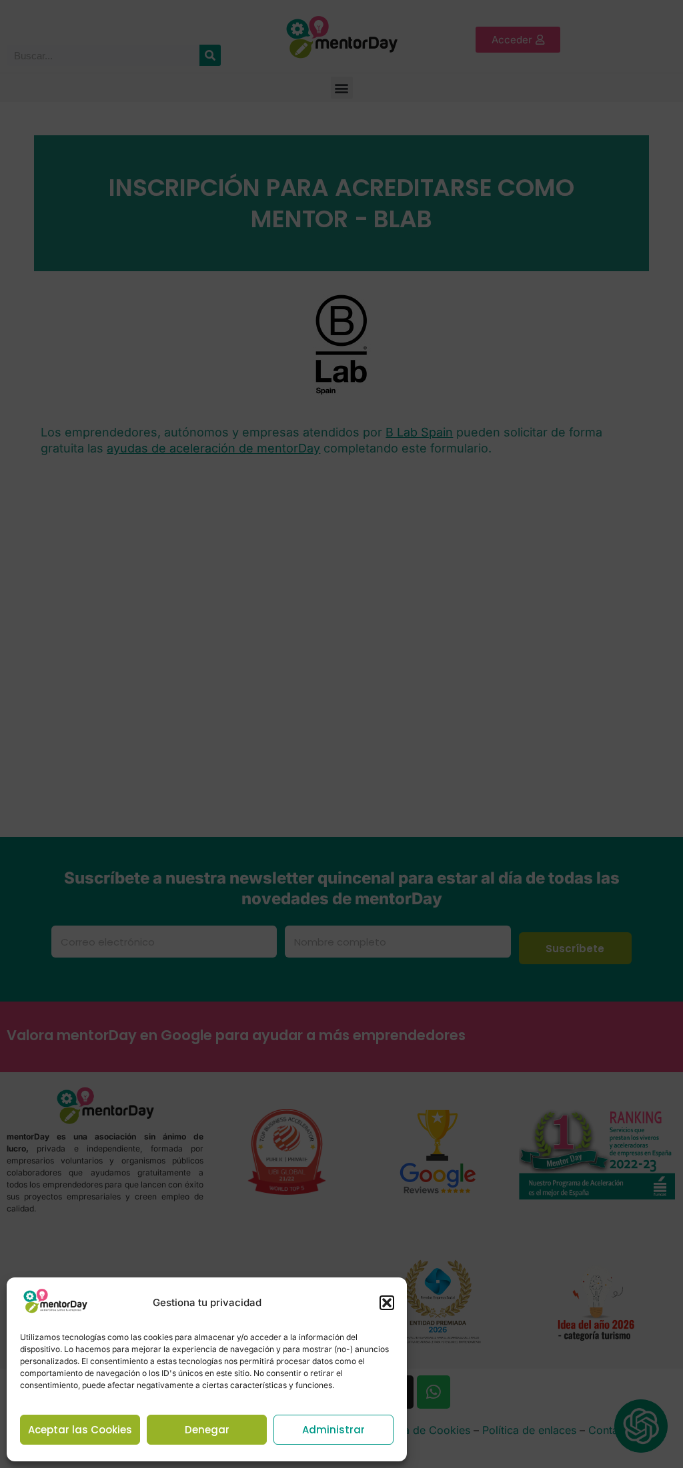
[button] (387, 1302)
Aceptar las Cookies (80, 1430)
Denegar (207, 1430)
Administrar (333, 1430)
